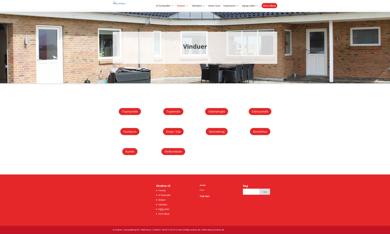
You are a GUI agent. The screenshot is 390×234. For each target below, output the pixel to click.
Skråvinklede (173, 151)
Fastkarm (129, 132)
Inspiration (229, 6)
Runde (129, 151)
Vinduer (181, 6)
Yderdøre (197, 6)
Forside (162, 190)
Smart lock (214, 6)
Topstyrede (130, 111)
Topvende (173, 111)
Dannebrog (217, 132)
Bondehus (260, 132)
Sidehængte (216, 111)
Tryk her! (204, 196)
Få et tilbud (269, 5)
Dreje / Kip (173, 132)
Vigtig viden (248, 6)
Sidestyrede (260, 111)
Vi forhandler (163, 6)
